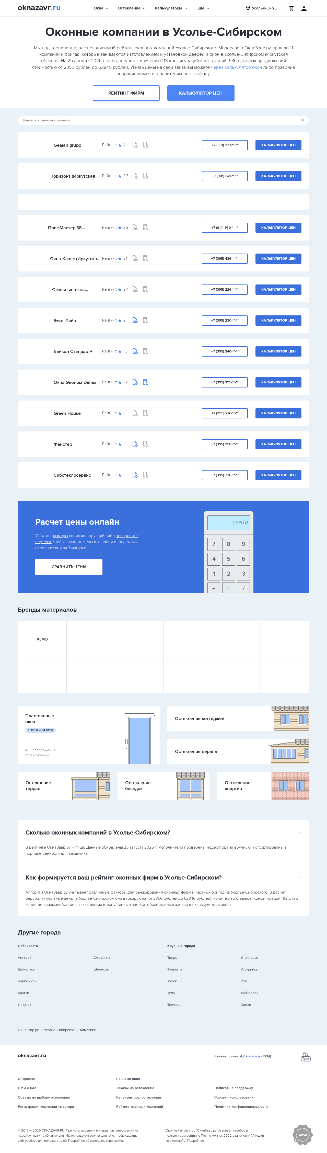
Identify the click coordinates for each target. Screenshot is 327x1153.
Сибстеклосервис (72, 475)
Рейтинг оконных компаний (139, 1106)
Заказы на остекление (135, 1088)
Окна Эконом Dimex (75, 382)
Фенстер (63, 444)
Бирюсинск (27, 981)
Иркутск (24, 1004)
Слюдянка (102, 957)
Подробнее (195, 1141)
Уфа (244, 981)
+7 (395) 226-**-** (224, 289)
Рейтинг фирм (126, 93)
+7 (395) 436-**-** (224, 258)
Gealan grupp (67, 145)
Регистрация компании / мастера (46, 1106)
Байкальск (26, 969)
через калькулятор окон (236, 67)
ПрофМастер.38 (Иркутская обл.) (65, 227)
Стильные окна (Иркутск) (68, 289)
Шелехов (101, 969)
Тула (171, 993)
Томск (172, 981)
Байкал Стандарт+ (73, 351)
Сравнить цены (69, 566)
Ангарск (24, 957)
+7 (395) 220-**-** (225, 475)
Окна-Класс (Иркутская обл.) (75, 258)
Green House (67, 413)
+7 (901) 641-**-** (225, 176)
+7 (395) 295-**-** (224, 382)
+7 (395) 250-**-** (225, 444)
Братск (23, 993)
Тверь (172, 957)
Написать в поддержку (233, 1088)
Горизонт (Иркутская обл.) (73, 176)
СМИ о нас (27, 1088)
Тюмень (173, 1004)
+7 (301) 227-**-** (225, 145)
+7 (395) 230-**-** (225, 320)
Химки (246, 1004)
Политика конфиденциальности (241, 1106)
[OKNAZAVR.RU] (39, 8)
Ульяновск (249, 957)
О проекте (26, 1079)
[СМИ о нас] (303, 1144)
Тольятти (174, 969)
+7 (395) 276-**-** (225, 413)
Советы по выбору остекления (44, 1097)
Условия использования (234, 1097)
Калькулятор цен (201, 93)
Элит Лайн (65, 320)
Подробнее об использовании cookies (96, 1141)
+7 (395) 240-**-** (225, 351)
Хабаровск (249, 993)
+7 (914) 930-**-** (225, 227)
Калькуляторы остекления (138, 1097)
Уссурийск (249, 969)
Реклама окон (128, 1079)
